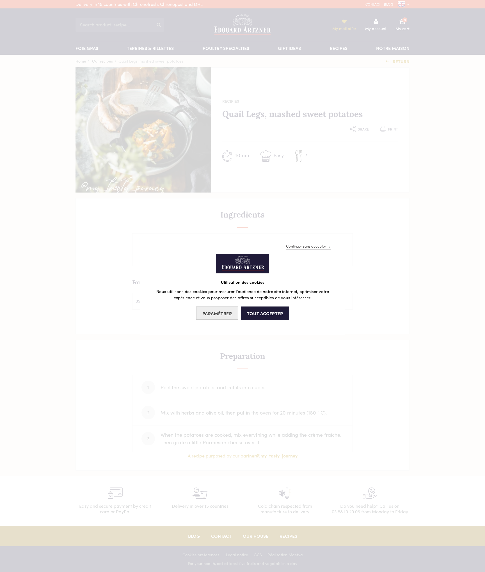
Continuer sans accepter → (308, 246)
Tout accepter (265, 313)
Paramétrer (217, 313)
